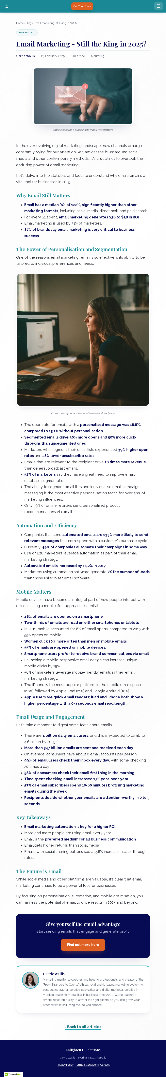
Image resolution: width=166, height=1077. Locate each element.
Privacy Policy (65, 1064)
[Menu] (158, 6)
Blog (29, 23)
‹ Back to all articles (83, 1027)
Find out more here (83, 945)
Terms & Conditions (87, 1064)
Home (20, 23)
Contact (105, 1064)
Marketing (27, 32)
